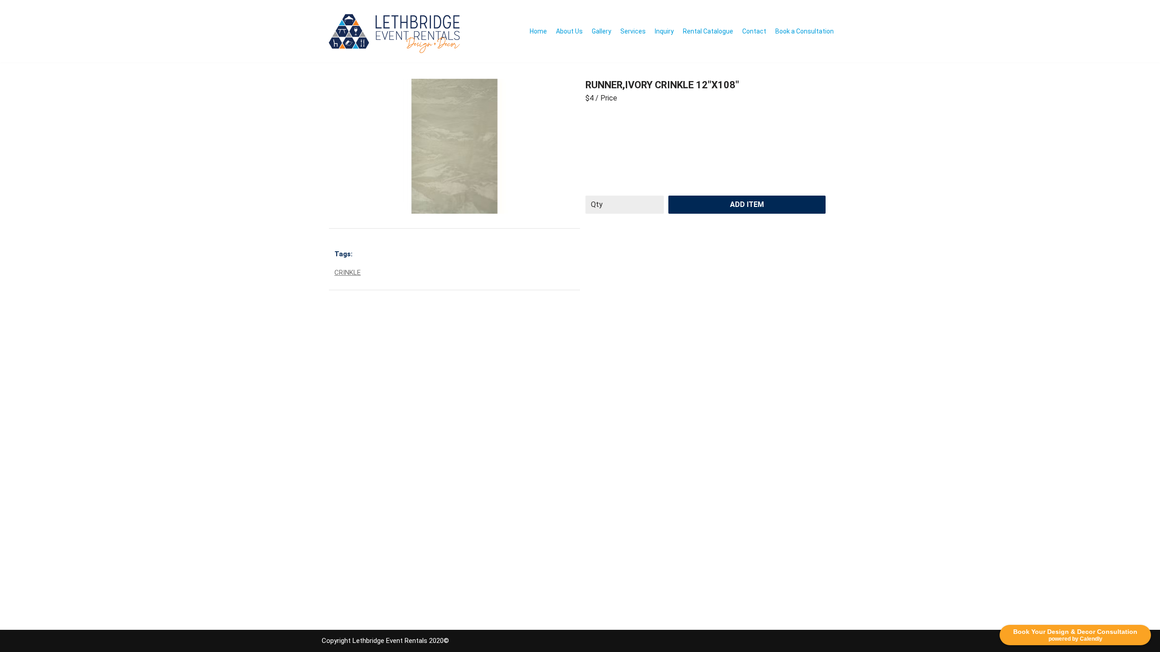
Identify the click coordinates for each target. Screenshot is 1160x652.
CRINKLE (347, 272)
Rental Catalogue (708, 31)
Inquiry (664, 31)
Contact (754, 31)
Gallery (601, 31)
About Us (569, 31)
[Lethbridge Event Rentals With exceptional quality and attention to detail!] (397, 31)
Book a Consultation (804, 31)
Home (538, 31)
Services (633, 31)
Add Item (747, 204)
